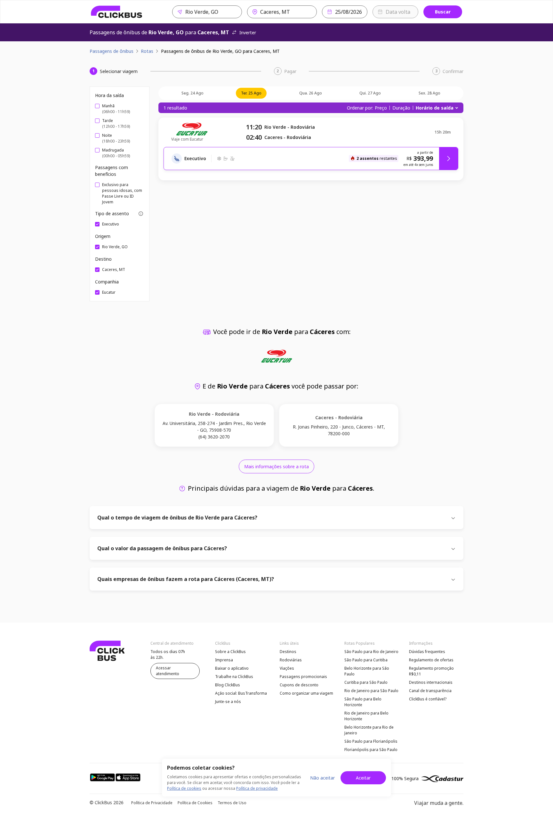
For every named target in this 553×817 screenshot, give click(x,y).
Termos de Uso (232, 802)
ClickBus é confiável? (427, 699)
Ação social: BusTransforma (241, 693)
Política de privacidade (257, 788)
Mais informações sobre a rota (276, 466)
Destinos (288, 651)
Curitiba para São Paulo (366, 682)
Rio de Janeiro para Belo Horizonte (366, 716)
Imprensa (224, 660)
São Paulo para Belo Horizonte (362, 701)
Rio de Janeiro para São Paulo (371, 690)
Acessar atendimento (167, 670)
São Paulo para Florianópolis (370, 741)
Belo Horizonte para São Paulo (366, 671)
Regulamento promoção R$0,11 (431, 671)
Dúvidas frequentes (427, 651)
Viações (287, 668)
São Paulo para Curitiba (366, 660)
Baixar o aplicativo (232, 668)
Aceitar (363, 778)
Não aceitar (322, 778)
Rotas (147, 51)
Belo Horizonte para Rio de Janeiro (369, 730)
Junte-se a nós (228, 701)
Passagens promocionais (303, 676)
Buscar (443, 12)
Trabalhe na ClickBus (234, 676)
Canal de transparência (430, 690)
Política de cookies (184, 788)
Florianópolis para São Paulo (370, 749)
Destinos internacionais (431, 682)
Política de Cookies (195, 802)
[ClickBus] (116, 11)
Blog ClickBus (227, 685)
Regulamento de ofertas (431, 660)
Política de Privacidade (151, 802)
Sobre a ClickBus (230, 651)
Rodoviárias (291, 660)
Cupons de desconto (299, 685)
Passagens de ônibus (111, 51)
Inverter (247, 32)
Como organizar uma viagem (306, 693)
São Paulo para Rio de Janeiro (371, 651)
